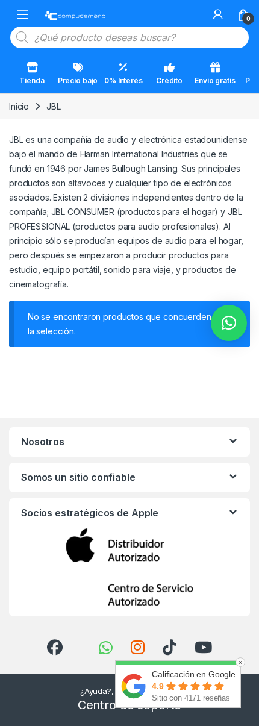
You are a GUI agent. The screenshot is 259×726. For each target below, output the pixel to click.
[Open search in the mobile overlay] (129, 37)
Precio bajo (78, 80)
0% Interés (123, 80)
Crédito (169, 80)
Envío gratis (215, 80)
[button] (229, 323)
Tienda (31, 80)
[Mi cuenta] (218, 14)
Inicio (19, 106)
